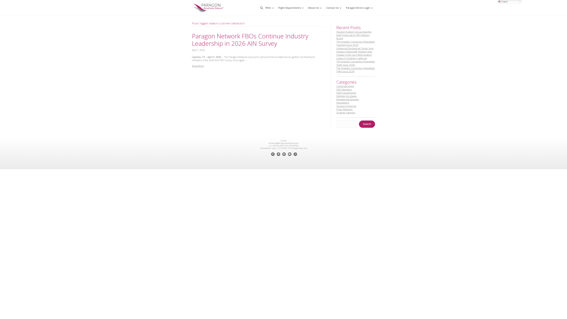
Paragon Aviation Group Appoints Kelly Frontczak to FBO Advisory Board (354, 35)
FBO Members (344, 89)
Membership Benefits (347, 99)
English (504, 2)
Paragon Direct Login (358, 7)
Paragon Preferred (346, 106)
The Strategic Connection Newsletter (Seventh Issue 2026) (355, 43)
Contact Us (332, 7)
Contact (283, 140)
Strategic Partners (345, 112)
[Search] (260, 8)
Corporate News (345, 86)
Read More (198, 66)
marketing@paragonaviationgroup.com (283, 143)
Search (367, 124)
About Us (313, 7)
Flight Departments (289, 7)
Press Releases (344, 109)
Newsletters (342, 102)
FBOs (268, 7)
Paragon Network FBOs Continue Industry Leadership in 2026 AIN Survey (250, 40)
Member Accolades (346, 96)
